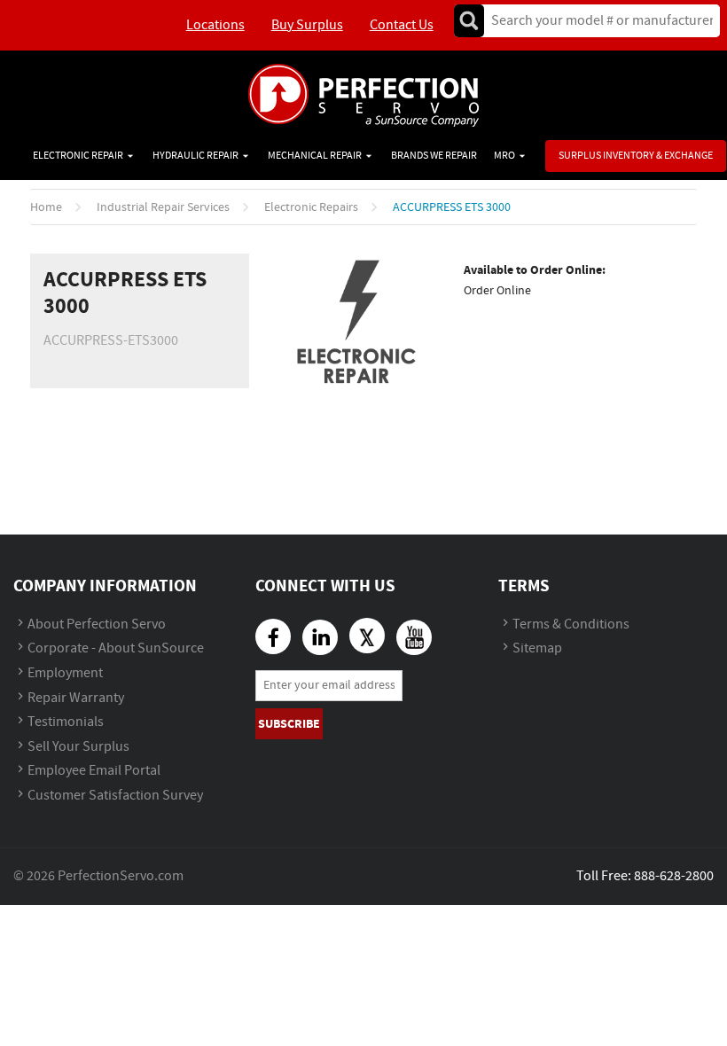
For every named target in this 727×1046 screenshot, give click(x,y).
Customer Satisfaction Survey (115, 795)
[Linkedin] (320, 637)
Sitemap (537, 648)
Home (46, 207)
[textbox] (596, 20)
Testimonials (65, 722)
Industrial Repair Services (163, 207)
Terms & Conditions (570, 624)
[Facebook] (273, 636)
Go (469, 20)
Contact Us (402, 25)
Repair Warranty (75, 698)
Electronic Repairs (311, 207)
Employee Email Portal (93, 770)
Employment (65, 673)
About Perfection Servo (96, 624)
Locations (215, 25)
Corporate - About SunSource (115, 648)
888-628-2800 (674, 876)
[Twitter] (367, 635)
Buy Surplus (307, 25)
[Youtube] (414, 637)
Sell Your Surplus (78, 747)
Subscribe (289, 723)
